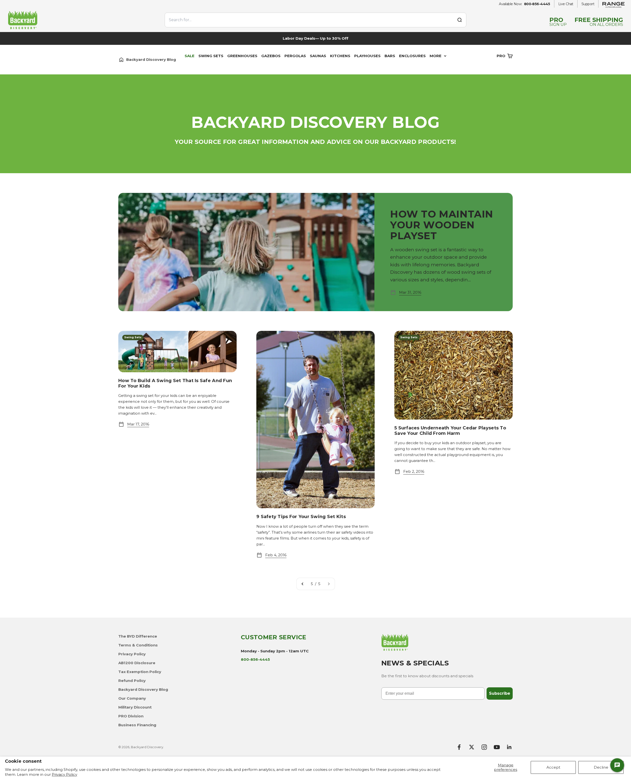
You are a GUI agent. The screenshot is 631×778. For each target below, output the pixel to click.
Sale (189, 55)
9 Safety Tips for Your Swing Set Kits (301, 516)
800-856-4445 (537, 4)
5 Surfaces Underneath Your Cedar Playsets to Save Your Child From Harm (450, 430)
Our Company (132, 698)
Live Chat (565, 4)
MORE (435, 55)
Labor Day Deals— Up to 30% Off (315, 38)
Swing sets (210, 55)
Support (587, 4)
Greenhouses (242, 55)
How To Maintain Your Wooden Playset (441, 225)
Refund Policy (132, 680)
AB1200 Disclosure (136, 662)
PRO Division (130, 716)
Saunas (318, 55)
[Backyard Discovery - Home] (83, 20)
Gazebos (270, 55)
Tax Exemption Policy (139, 671)
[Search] (459, 20)
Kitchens (340, 55)
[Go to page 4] (303, 584)
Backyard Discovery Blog (143, 689)
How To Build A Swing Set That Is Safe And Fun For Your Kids (175, 383)
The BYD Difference (137, 636)
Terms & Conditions (138, 645)
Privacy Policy (64, 774)
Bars (390, 55)
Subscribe (499, 693)
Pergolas (295, 55)
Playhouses (367, 55)
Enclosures (412, 55)
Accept (553, 767)
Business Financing (137, 725)
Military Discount (135, 707)
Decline (601, 767)
